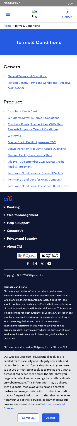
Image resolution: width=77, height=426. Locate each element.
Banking (13, 207)
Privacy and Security (22, 238)
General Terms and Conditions (27, 76)
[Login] (68, 12)
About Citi (14, 246)
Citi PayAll (14, 136)
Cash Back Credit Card (22, 111)
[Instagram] (35, 263)
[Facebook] (28, 263)
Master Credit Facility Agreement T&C (32, 142)
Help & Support (18, 223)
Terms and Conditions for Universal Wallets (35, 173)
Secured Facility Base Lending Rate (30, 155)
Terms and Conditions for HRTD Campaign (35, 179)
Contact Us (15, 231)
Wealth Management (22, 215)
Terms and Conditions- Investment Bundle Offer (38, 186)
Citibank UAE (12, 3)
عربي (70, 3)
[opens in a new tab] (27, 256)
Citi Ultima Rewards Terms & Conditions (33, 118)
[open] (8, 14)
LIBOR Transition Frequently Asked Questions (37, 148)
